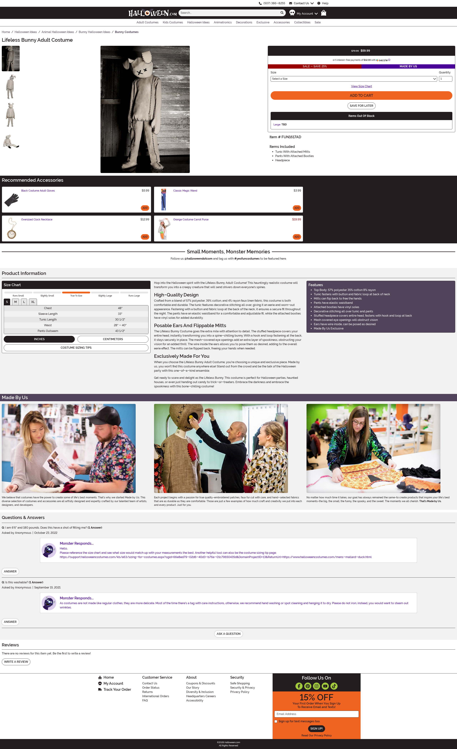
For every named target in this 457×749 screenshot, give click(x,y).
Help (325, 3)
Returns (147, 692)
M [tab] (15, 302)
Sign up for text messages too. (299, 721)
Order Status (150, 687)
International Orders (155, 696)
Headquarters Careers (201, 696)
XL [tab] (33, 302)
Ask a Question (228, 634)
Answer (10, 571)
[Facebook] (299, 686)
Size (273, 72)
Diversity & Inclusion (200, 692)
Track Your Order (117, 689)
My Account (113, 683)
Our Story (192, 687)
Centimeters (113, 339)
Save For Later (361, 105)
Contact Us (301, 3)
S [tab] (7, 302)
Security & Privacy (242, 687)
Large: (277, 124)
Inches (39, 339)
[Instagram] (316, 686)
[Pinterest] (307, 686)
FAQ (145, 700)
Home (109, 677)
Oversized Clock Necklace (36, 219)
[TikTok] (334, 686)
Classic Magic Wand (185, 190)
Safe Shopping (240, 683)
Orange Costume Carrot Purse (191, 219)
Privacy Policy (239, 692)
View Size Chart (361, 86)
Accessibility (194, 700)
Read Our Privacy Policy (317, 735)
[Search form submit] (282, 12)
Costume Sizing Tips (76, 347)
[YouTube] (325, 686)
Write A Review (16, 661)
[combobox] (228, 12)
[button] (303, 13)
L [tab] (24, 302)
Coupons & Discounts (200, 683)
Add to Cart (361, 95)
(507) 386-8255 (274, 3)
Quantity (445, 72)
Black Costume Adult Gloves (38, 190)
